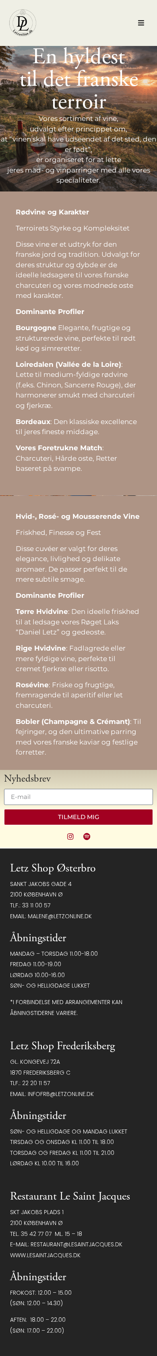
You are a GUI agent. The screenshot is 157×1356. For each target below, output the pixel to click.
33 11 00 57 (36, 905)
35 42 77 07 (36, 1234)
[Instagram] (70, 836)
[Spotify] (87, 836)
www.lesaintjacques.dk (45, 1255)
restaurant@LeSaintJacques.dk (76, 1244)
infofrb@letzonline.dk (61, 1094)
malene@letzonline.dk (60, 916)
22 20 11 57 (36, 1083)
